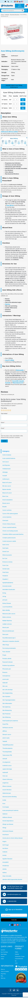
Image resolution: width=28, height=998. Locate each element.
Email (3, 428)
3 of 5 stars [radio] (6, 410)
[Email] (6, 1)
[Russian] (20, 1)
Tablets (16, 952)
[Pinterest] (18, 924)
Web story (3, 978)
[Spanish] (17, 1)
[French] (22, 1)
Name (3, 422)
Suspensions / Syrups (19, 956)
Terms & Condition (5, 971)
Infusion (2, 956)
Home (2, 14)
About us (3, 969)
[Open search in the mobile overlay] (12, 10)
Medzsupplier (20, 370)
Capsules (17, 954)
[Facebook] (9, 924)
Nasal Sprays (4, 954)
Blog (2, 975)
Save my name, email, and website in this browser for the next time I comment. (12, 436)
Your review (4, 413)
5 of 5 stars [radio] (10, 410)
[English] (15, 1)
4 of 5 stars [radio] (8, 410)
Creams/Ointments (19, 958)
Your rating (4, 408)
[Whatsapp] (12, 1)
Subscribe (14, 919)
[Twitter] (12, 924)
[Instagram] (15, 924)
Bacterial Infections (14, 14)
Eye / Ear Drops (4, 952)
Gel (15, 960)
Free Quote (20, 5)
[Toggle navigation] (26, 10)
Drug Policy (3, 973)
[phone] (9, 1)
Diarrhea (7, 304)
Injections (3, 949)
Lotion (16, 963)
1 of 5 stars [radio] (2, 410)
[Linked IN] (20, 924)
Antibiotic (7, 14)
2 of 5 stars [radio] (4, 410)
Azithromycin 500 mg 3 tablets (9, 131)
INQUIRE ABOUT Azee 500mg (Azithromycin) (14, 86)
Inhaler (2, 958)
